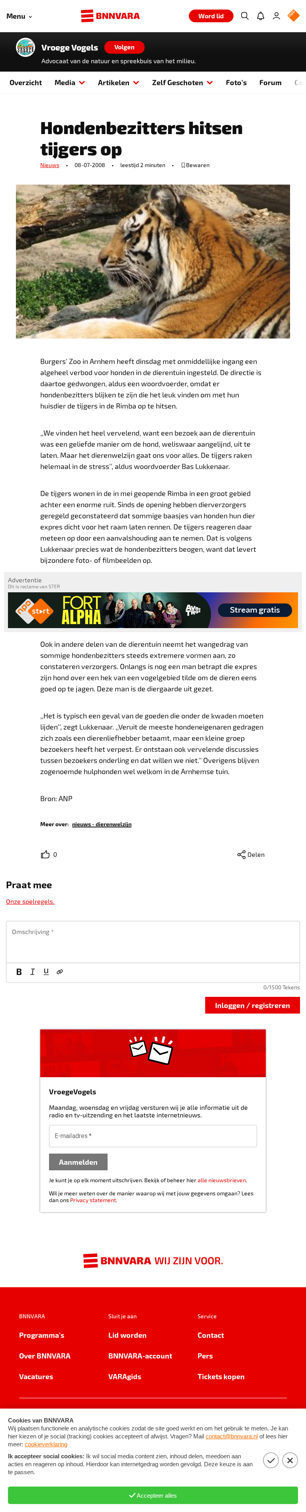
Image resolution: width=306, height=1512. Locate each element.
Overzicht (26, 82)
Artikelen (113, 82)
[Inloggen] (276, 16)
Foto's (236, 82)
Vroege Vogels (69, 47)
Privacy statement (93, 1200)
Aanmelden (78, 1162)
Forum (270, 82)
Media (65, 82)
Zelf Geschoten (177, 82)
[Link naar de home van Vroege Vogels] (25, 47)
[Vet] (19, 972)
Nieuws (49, 165)
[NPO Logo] (294, 16)
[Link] (59, 972)
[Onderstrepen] (46, 972)
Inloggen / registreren (252, 1005)
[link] (101, 823)
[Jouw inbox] (260, 15)
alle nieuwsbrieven (222, 1180)
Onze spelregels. (30, 901)
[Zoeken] (244, 16)
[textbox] (153, 942)
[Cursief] (32, 972)
